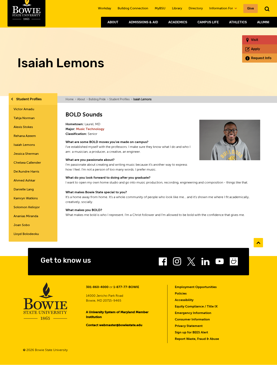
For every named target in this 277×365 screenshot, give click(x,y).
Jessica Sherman (26, 154)
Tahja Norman (24, 118)
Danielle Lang (24, 189)
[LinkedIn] (205, 263)
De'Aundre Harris (26, 171)
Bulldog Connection (133, 8)
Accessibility (184, 300)
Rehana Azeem (25, 136)
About (112, 22)
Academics (177, 22)
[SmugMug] (234, 263)
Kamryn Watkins (26, 198)
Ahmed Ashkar (24, 180)
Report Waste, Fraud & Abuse (197, 339)
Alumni (263, 22)
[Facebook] (163, 263)
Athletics (238, 22)
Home (70, 99)
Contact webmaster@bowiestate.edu (114, 325)
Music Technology (90, 129)
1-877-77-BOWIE (126, 287)
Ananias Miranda (26, 216)
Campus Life (208, 22)
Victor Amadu (24, 109)
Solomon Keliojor (27, 207)
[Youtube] (220, 263)
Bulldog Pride (98, 99)
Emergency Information (193, 313)
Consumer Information (192, 319)
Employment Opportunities (196, 287)
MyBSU (160, 8)
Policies (181, 293)
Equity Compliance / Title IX (196, 306)
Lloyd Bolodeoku (26, 234)
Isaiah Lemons (24, 145)
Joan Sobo (22, 225)
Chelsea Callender (27, 162)
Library (177, 8)
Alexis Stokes (23, 127)
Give (250, 8)
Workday (104, 8)
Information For (221, 8)
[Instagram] (177, 263)
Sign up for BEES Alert (191, 332)
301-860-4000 (97, 287)
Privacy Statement (189, 326)
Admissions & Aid (143, 22)
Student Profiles (29, 99)
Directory (196, 8)
